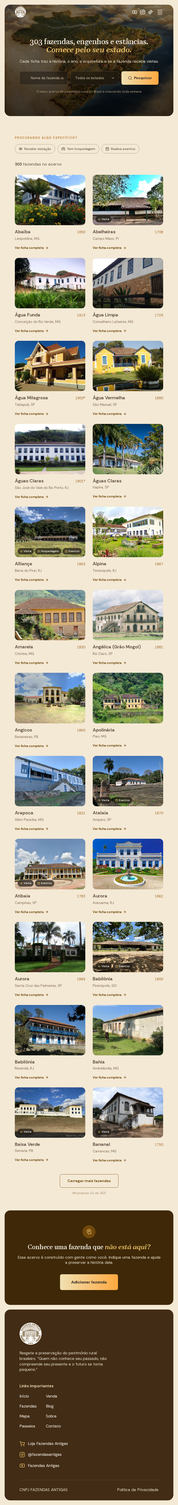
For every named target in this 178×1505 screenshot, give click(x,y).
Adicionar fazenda (89, 1282)
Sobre (51, 1416)
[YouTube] (134, 12)
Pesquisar (143, 77)
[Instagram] (142, 12)
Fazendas (28, 1406)
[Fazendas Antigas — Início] (20, 12)
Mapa (24, 1416)
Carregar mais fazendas (89, 1180)
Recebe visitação (37, 149)
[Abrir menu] (160, 12)
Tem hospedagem (81, 149)
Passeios (27, 1426)
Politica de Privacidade (138, 1489)
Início (24, 1396)
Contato (53, 1426)
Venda (51, 1396)
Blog (50, 1406)
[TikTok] (150, 12)
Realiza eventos (123, 149)
